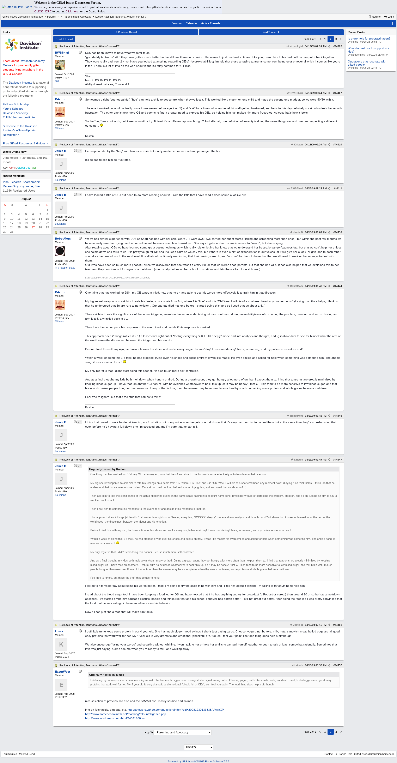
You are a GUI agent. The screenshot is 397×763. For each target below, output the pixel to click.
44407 (338, 93)
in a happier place (65, 267)
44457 (338, 665)
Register (376, 16)
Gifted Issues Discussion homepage (22, 16)
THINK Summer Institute (19, 117)
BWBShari (296, 93)
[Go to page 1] (320, 39)
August (26, 198)
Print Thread (64, 39)
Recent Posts (356, 32)
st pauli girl (296, 46)
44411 (338, 188)
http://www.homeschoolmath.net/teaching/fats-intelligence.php (125, 714)
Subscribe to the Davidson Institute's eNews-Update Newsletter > (20, 130)
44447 (338, 459)
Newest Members (14, 175)
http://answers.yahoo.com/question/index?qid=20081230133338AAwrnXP (176, 709)
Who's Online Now (14, 151)
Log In (391, 16)
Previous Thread (127, 32)
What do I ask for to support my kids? (368, 50)
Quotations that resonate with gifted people (367, 63)
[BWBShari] (60, 68)
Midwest (59, 128)
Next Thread (270, 32)
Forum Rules (9, 754)
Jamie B (298, 232)
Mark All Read (27, 754)
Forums (51, 16)
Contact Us (330, 754)
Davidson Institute (20, 82)
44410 (338, 144)
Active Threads (210, 23)
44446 (338, 415)
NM (57, 81)
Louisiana (60, 180)
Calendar (191, 23)
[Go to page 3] (341, 39)
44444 (338, 286)
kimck (299, 665)
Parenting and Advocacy (77, 16)
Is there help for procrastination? (369, 38)
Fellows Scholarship (16, 104)
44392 (338, 46)
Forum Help (345, 754)
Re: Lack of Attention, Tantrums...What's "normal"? (90, 46)
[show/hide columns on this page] (393, 23)
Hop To (149, 732)
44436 (338, 232)
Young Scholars (13, 108)
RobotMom (296, 286)
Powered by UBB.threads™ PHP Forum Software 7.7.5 (198, 761)
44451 (338, 625)
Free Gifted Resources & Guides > (25, 143)
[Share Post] (328, 46)
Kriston (298, 144)
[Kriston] (60, 116)
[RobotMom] (60, 255)
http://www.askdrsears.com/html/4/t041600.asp (115, 718)
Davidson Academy (15, 113)
